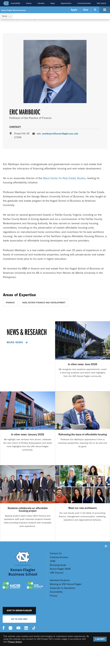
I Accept (100, 639)
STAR (52, 561)
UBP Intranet (56, 572)
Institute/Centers (59, 557)
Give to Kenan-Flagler (19, 610)
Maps (52, 3)
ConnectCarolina (84, 3)
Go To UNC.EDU (19, 619)
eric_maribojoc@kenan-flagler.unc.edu (57, 133)
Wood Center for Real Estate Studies (64, 178)
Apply (74, 9)
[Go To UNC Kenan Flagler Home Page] (23, 564)
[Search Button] (95, 9)
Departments (66, 3)
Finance (10, 302)
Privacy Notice (15, 641)
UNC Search (101, 3)
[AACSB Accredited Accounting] (35, 585)
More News (15, 342)
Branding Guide (58, 565)
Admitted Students (60, 580)
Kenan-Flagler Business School (13, 10)
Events (29, 3)
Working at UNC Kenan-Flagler (65, 584)
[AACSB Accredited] (11, 585)
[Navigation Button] (104, 9)
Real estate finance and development (43, 302)
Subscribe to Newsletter (62, 588)
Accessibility (15, 3)
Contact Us (56, 553)
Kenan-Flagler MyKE (60, 568)
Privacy (53, 595)
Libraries (41, 3)
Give (85, 9)
